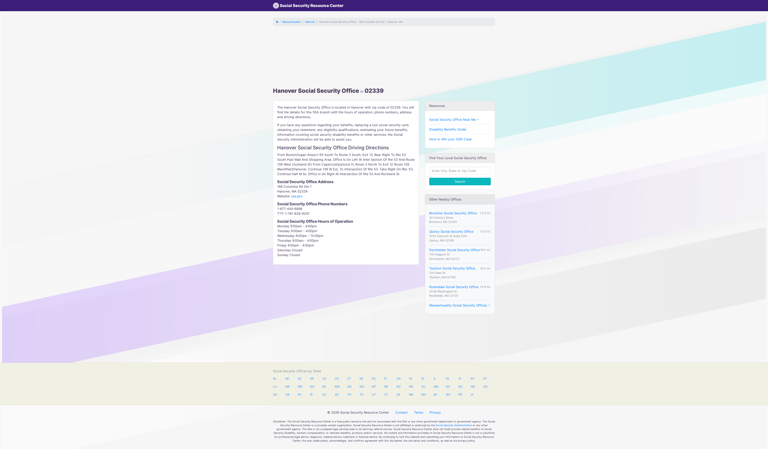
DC (374, 378)
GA (399, 378)
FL (385, 378)
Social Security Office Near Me (453, 120)
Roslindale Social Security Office (453, 287)
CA (324, 378)
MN (337, 386)
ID (422, 378)
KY (485, 378)
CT (349, 378)
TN (349, 394)
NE (386, 386)
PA (299, 394)
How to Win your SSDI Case (450, 139)
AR (312, 378)
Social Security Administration (454, 425)
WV (423, 394)
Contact (401, 412)
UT (374, 394)
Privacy (435, 412)
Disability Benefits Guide (447, 129)
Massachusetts (291, 21)
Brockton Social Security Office (453, 213)
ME (287, 386)
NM (436, 386)
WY (448, 394)
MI (324, 386)
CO (337, 378)
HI (410, 378)
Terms (418, 412)
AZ (299, 378)
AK (287, 378)
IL (435, 378)
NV (399, 386)
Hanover (310, 21)
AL (274, 378)
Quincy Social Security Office (451, 231)
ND (473, 386)
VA (398, 394)
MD (300, 386)
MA (312, 386)
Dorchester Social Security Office (454, 250)
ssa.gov (297, 196)
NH (411, 386)
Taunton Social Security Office (452, 268)
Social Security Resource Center (311, 5)
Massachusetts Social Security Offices (458, 305)
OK (275, 394)
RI (311, 394)
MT (374, 386)
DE (361, 378)
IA (459, 378)
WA (411, 394)
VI (472, 394)
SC (324, 394)
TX (361, 394)
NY (448, 386)
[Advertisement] (384, 57)
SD (337, 394)
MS (349, 386)
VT (386, 394)
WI (435, 394)
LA (275, 386)
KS (472, 378)
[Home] (277, 21)
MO (362, 386)
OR (287, 394)
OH (485, 386)
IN (447, 378)
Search (460, 182)
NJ (423, 386)
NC (460, 386)
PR (460, 394)
